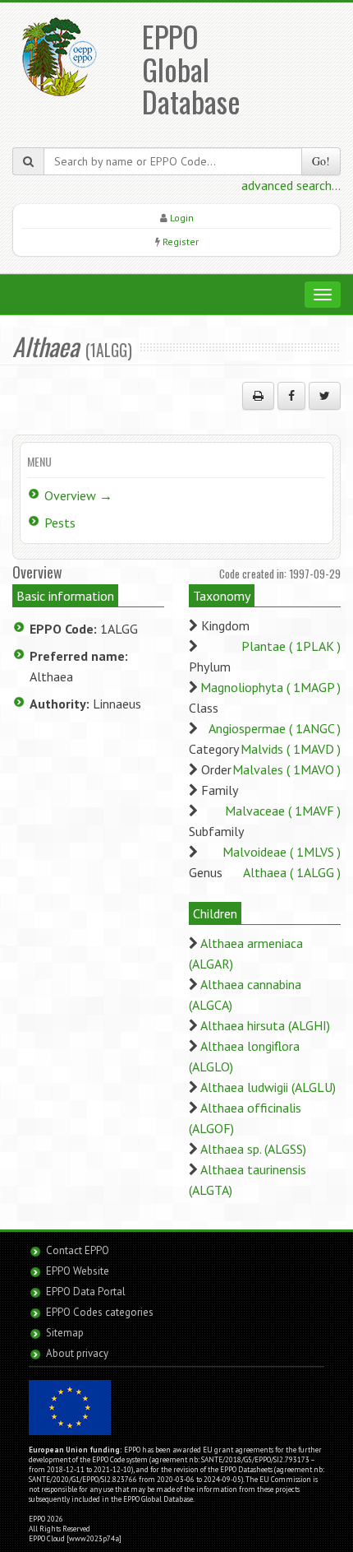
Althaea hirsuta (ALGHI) (265, 1025)
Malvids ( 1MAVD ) (291, 749)
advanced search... (291, 185)
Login (182, 217)
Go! (321, 161)
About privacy (77, 1353)
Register (181, 241)
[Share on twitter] (325, 396)
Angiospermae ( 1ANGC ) (275, 728)
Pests (60, 522)
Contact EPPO (77, 1250)
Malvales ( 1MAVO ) (286, 769)
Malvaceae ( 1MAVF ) (283, 810)
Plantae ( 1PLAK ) (291, 646)
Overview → (78, 495)
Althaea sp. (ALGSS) (253, 1149)
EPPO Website (77, 1271)
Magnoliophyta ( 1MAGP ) (270, 687)
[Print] (258, 396)
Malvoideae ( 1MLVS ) (281, 851)
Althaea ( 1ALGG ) (292, 872)
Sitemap (65, 1333)
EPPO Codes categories (100, 1312)
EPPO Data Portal (86, 1292)
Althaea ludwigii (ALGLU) (268, 1087)
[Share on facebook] (291, 396)
